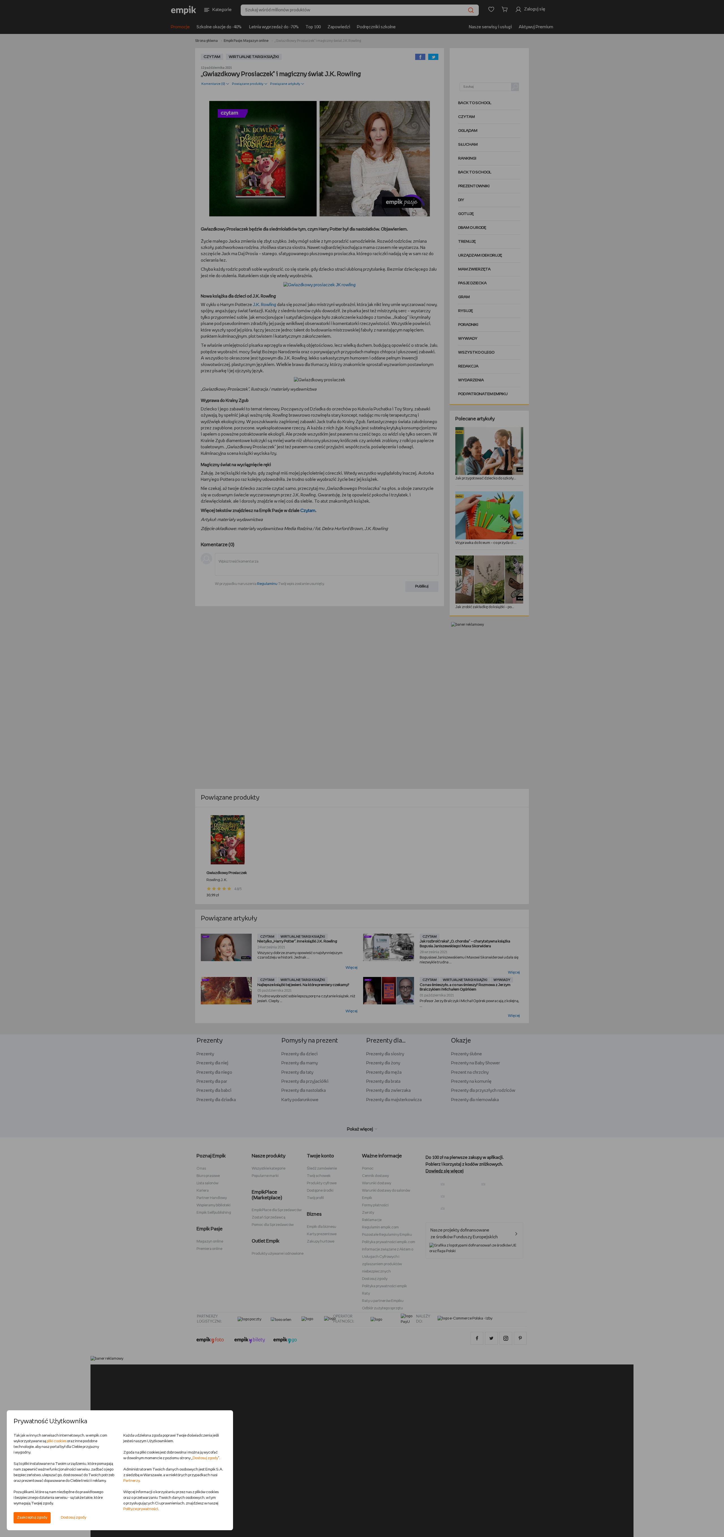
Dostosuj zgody (73, 1517)
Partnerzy (131, 1481)
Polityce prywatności (140, 1509)
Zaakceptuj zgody (32, 1517)
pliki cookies (56, 1441)
